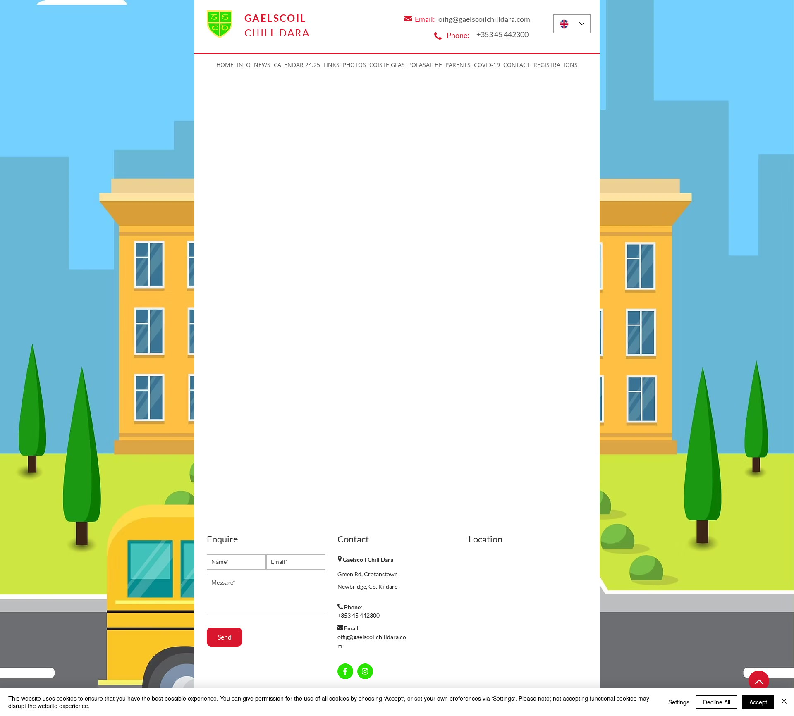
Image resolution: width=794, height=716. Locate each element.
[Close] (784, 702)
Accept (758, 702)
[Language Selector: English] (572, 23)
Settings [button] (678, 702)
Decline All (716, 702)
